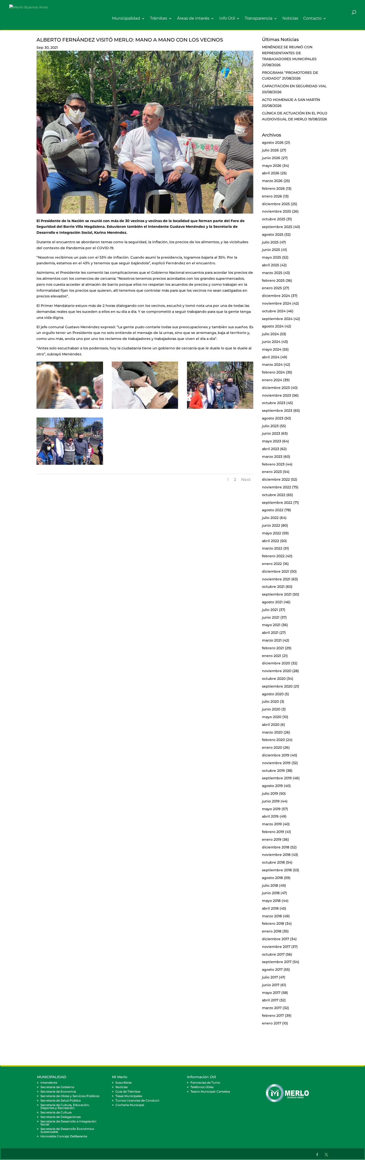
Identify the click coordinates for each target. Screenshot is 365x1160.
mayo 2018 (271, 900)
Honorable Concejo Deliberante (63, 1136)
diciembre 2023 (276, 387)
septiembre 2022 (277, 502)
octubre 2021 (273, 586)
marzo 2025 (272, 273)
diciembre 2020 (276, 663)
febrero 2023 (273, 464)
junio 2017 (270, 985)
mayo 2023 (271, 441)
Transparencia (258, 18)
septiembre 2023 (277, 410)
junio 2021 (270, 617)
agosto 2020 (273, 694)
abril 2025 (270, 265)
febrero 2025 (273, 280)
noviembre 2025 (276, 211)
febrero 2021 (273, 648)
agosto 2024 (273, 326)
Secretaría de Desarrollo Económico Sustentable (67, 1130)
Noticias (290, 18)
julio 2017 (270, 977)
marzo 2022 (272, 548)
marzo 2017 (272, 1008)
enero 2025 (272, 288)
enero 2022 (272, 563)
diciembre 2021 (275, 571)
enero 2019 (271, 839)
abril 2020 (270, 724)
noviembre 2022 (276, 487)
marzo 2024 (272, 364)
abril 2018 (270, 908)
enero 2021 (271, 655)
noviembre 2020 (276, 671)
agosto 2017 (272, 969)
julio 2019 (270, 793)
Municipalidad (126, 18)
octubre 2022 (273, 495)
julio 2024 (270, 334)
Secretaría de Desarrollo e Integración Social (68, 1122)
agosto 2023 (272, 418)
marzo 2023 (272, 456)
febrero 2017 (273, 1015)
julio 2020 (270, 701)
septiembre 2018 (277, 870)
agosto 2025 (272, 234)
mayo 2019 (271, 809)
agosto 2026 (273, 142)
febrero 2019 (273, 832)
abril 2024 (270, 357)
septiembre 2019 (277, 778)
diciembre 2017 (275, 939)
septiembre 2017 (277, 962)
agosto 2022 (272, 510)
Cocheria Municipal (129, 1105)
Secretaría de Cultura (56, 1112)
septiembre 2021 (277, 594)
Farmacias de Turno (205, 1082)
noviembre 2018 (276, 854)
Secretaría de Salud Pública (60, 1100)
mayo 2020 (271, 717)
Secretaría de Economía (58, 1091)
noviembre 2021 (276, 579)
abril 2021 (270, 632)
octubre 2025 (273, 219)
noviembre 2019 (276, 763)
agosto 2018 (272, 878)
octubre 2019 (273, 770)
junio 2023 (271, 433)
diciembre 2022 (276, 479)
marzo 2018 (272, 916)
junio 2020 (271, 709)
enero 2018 (271, 931)
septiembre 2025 (277, 227)
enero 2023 (272, 471)
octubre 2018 (273, 862)
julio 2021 (270, 609)
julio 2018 (270, 885)
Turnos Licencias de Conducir (137, 1100)
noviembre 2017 (276, 946)
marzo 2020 (272, 732)
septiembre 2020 (277, 686)
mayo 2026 (271, 165)
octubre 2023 (273, 403)
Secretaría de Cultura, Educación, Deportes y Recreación (65, 1106)
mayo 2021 (271, 625)
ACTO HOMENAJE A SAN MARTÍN (291, 99)
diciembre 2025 (276, 204)
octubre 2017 (273, 954)
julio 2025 (270, 242)
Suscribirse (123, 1082)
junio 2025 (271, 249)
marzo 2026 (272, 181)
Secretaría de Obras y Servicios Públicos (69, 1096)
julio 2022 (270, 517)
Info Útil (227, 18)
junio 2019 (271, 801)
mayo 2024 (271, 349)
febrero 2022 (273, 556)
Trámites (158, 18)
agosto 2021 (272, 602)
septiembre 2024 (277, 319)
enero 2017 (271, 1023)
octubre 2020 (274, 678)
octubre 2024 (274, 311)
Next (246, 479)
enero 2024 (272, 380)
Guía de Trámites (127, 1091)
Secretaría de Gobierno (57, 1087)
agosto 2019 (272, 786)
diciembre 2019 (275, 755)
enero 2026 (272, 196)
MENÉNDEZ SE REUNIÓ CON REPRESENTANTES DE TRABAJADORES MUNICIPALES (289, 53)
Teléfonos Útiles (202, 1087)
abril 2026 (270, 173)
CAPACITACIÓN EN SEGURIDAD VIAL (294, 86)
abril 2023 (270, 449)
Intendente (48, 1082)
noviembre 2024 (276, 303)
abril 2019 (270, 816)
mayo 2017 (271, 992)
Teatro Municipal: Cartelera (210, 1091)
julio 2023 (270, 426)
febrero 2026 (273, 188)
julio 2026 (270, 150)
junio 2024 (271, 341)
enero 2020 (272, 747)
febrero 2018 (273, 923)
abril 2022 (270, 541)
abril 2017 (270, 1000)
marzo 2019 (272, 824)
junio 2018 (271, 893)
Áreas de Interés (193, 18)
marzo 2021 (272, 640)
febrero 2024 (273, 372)
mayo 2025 (271, 257)
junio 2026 (271, 158)
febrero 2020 (273, 740)
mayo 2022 (271, 533)
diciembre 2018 (275, 847)
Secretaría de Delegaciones (60, 1117)
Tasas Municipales (128, 1096)
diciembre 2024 (276, 295)
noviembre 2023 (276, 395)
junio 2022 (271, 525)
